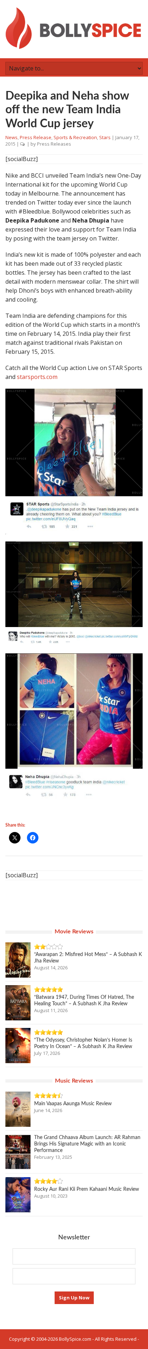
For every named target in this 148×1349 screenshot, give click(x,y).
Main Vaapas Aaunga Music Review (73, 1103)
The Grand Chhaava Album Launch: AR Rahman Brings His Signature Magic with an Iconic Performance (87, 1144)
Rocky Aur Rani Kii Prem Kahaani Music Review (86, 1189)
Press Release (35, 137)
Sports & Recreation (75, 137)
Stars (105, 137)
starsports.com (37, 377)
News (11, 137)
